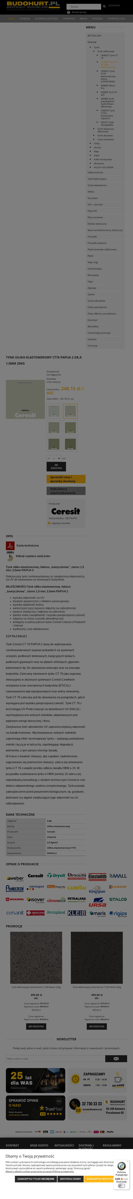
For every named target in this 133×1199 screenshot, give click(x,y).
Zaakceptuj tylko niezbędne (35, 1179)
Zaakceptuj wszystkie (101, 1179)
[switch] (121, 1186)
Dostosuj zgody (70, 1179)
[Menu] (127, 1162)
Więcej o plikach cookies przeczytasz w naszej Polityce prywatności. (40, 1171)
